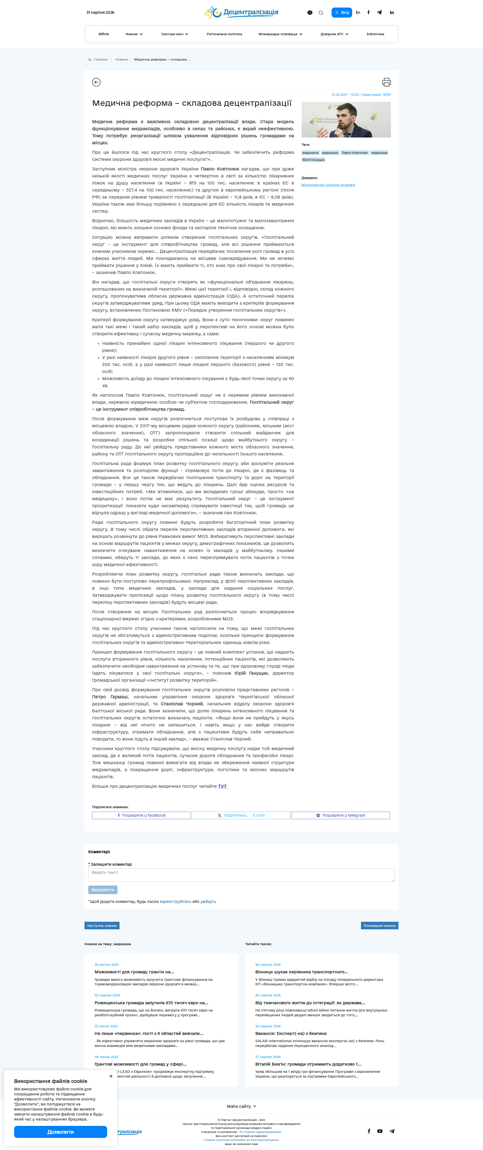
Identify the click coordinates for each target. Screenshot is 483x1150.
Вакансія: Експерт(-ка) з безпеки (291, 1033)
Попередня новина (380, 925)
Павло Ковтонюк (355, 152)
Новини (121, 59)
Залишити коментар (110, 864)
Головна (101, 59)
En (358, 13)
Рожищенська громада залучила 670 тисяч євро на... (151, 1002)
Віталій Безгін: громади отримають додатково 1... (308, 1064)
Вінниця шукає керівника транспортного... (301, 972)
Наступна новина (102, 925)
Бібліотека (375, 34)
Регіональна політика (224, 34)
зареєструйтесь (175, 901)
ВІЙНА (104, 34)
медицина (310, 152)
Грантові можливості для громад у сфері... (141, 1064)
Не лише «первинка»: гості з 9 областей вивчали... (149, 1033)
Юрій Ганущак (313, 159)
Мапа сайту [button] (239, 1106)
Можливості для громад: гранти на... (134, 972)
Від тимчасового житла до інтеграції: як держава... (310, 1002)
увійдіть (208, 901)
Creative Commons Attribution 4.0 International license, (241, 1139)
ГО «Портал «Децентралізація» (260, 1131)
